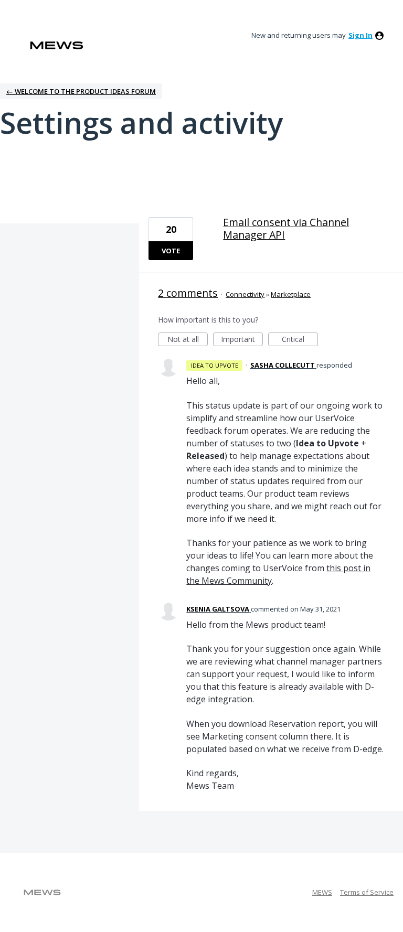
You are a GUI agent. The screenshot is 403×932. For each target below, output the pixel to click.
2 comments (188, 293)
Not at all (187, 340)
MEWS (322, 892)
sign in (360, 35)
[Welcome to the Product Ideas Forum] (56, 45)
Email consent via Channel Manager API (286, 228)
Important (242, 340)
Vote (171, 250)
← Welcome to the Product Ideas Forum (81, 91)
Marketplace (291, 294)
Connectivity (245, 294)
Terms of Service (367, 892)
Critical (300, 340)
